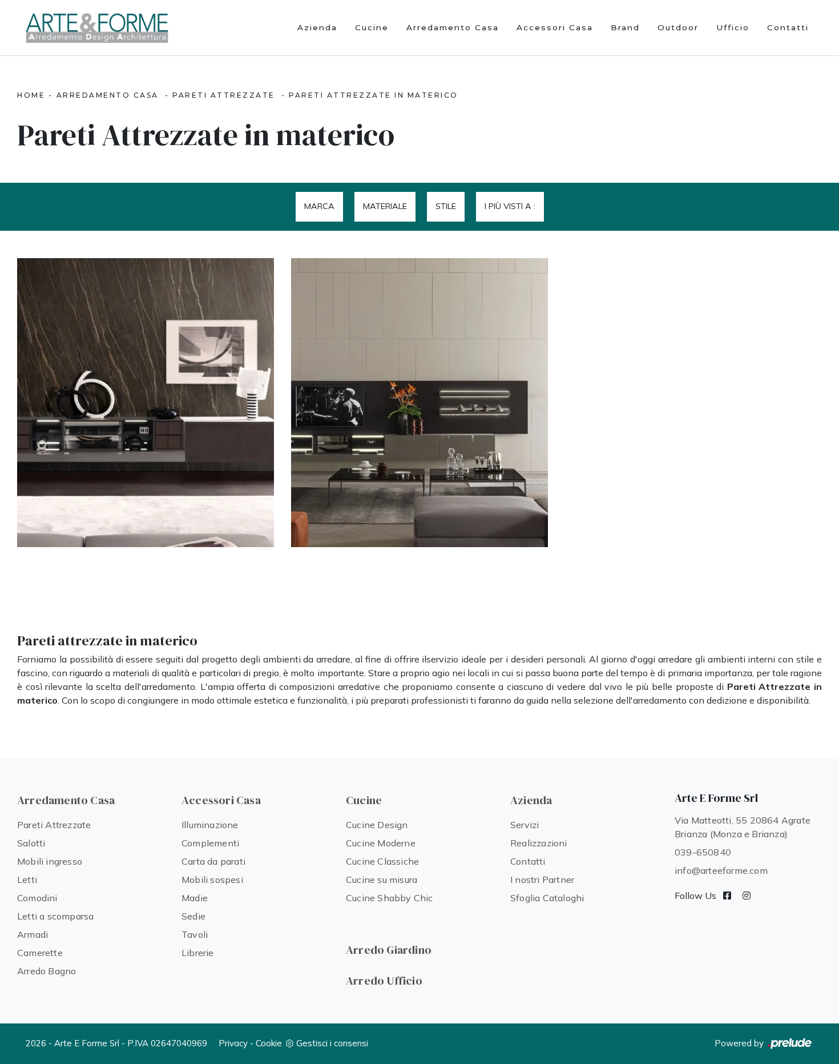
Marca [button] (319, 206)
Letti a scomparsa (55, 916)
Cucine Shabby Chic (389, 898)
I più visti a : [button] (510, 206)
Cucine (372, 27)
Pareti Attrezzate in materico (373, 95)
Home (31, 95)
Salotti (31, 843)
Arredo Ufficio (384, 981)
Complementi (210, 843)
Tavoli (194, 934)
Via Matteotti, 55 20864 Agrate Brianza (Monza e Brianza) (742, 827)
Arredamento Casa (452, 27)
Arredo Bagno (46, 971)
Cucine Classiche (382, 861)
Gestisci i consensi (332, 1043)
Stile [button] (445, 206)
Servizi (524, 824)
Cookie (269, 1043)
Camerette (40, 952)
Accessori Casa (555, 27)
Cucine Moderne (381, 843)
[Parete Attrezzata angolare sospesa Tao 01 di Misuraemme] (419, 402)
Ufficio (732, 27)
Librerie (197, 952)
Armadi (32, 934)
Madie (194, 898)
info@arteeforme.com (721, 870)
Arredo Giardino (388, 950)
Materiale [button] (385, 206)
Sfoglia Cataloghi (547, 898)
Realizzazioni (538, 843)
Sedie (193, 916)
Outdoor (678, 27)
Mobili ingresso (49, 861)
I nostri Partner (542, 879)
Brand (625, 27)
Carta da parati (213, 861)
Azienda (317, 27)
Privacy (233, 1043)
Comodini (37, 898)
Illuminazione (210, 824)
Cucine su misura (381, 879)
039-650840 (703, 852)
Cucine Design (377, 824)
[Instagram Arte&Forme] (746, 895)
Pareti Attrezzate (223, 95)
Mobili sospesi (212, 879)
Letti (27, 879)
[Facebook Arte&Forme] (727, 895)
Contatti (788, 27)
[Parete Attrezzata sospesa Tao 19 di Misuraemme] (145, 402)
